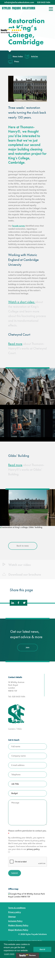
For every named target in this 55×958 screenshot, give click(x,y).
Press (16, 61)
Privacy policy (14, 912)
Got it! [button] (42, 949)
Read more (15, 344)
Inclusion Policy (15, 921)
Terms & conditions (17, 907)
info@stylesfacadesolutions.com (19, 2)
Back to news (23, 545)
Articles (34, 56)
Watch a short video (21, 302)
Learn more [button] (9, 954)
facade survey (18, 225)
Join (27, 647)
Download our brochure (24, 574)
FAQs (19, 728)
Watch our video (19, 565)
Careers (11, 728)
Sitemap (12, 916)
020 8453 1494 (43, 2)
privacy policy (33, 849)
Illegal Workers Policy (18, 930)
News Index (18, 56)
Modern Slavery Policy (18, 925)
